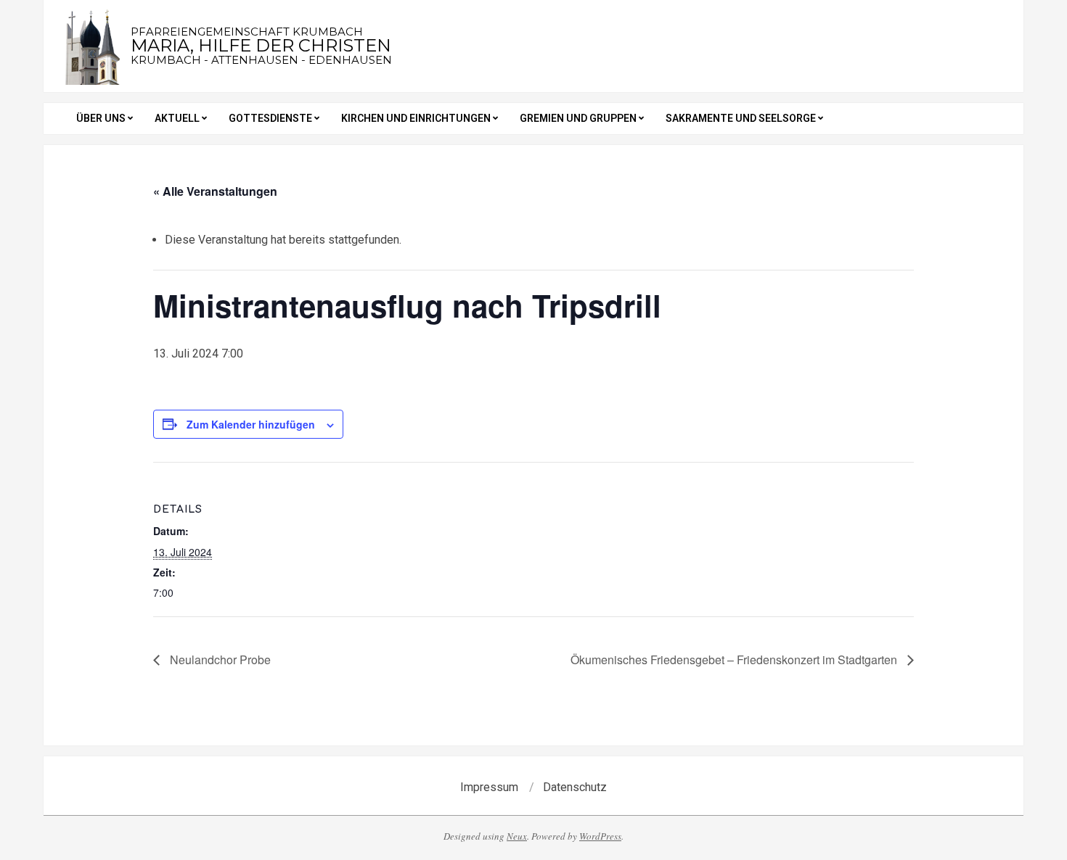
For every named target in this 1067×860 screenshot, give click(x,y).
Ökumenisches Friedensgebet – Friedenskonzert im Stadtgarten (735, 659)
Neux (517, 836)
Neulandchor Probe (219, 659)
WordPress (600, 836)
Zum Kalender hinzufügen (251, 424)
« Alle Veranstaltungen (215, 191)
